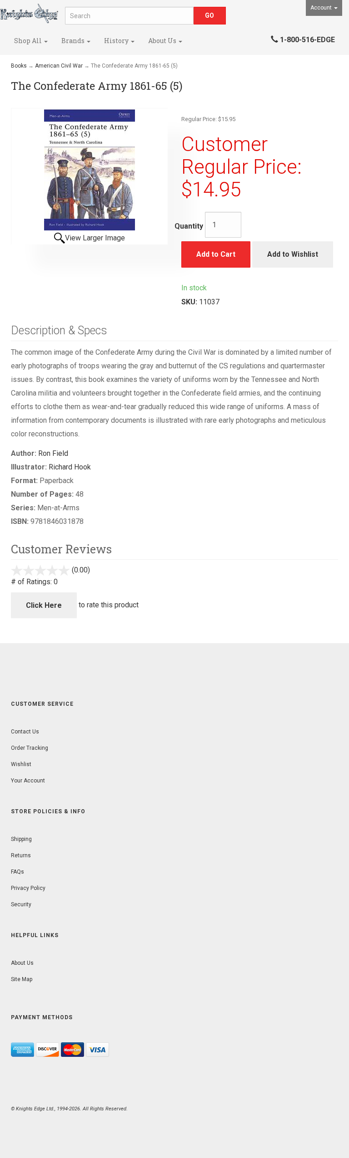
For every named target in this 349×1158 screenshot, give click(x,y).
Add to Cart (215, 254)
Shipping (21, 839)
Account (321, 8)
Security (21, 904)
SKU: (190, 302)
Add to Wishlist (292, 254)
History (117, 40)
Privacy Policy (28, 888)
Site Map (21, 979)
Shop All (28, 40)
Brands (73, 40)
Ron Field (53, 453)
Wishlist (21, 764)
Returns (21, 855)
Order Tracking (29, 748)
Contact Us (25, 731)
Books (19, 66)
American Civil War (59, 66)
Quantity (188, 226)
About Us (163, 40)
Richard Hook (70, 467)
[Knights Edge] (29, 13)
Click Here (44, 605)
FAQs (17, 872)
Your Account (28, 780)
